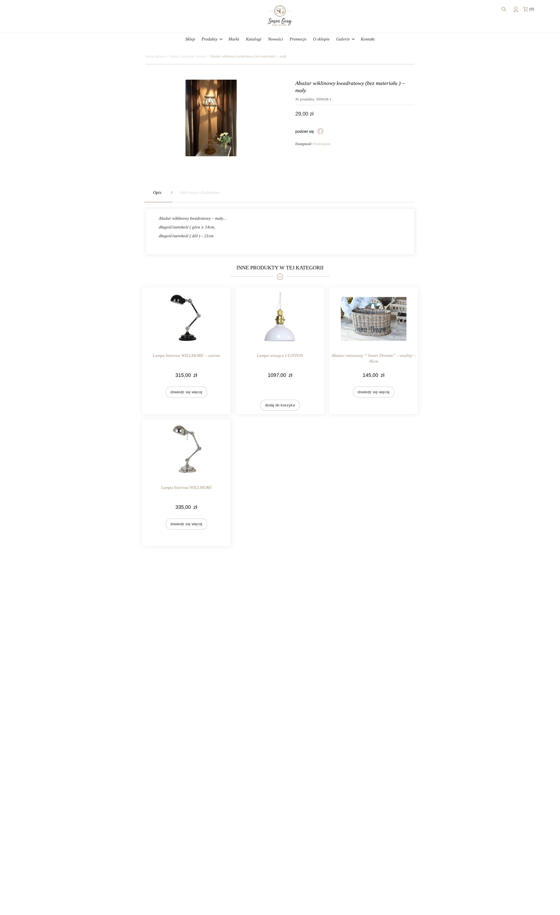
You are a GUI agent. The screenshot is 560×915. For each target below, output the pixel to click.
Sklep (190, 39)
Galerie (343, 39)
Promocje (298, 39)
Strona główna (155, 56)
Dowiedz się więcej (186, 392)
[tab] (158, 192)
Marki (233, 39)
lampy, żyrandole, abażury (188, 56)
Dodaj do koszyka (280, 405)
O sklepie (321, 39)
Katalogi (253, 39)
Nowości (275, 39)
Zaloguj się (516, 9)
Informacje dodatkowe (200, 192)
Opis (157, 192)
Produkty (209, 39)
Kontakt (368, 39)
